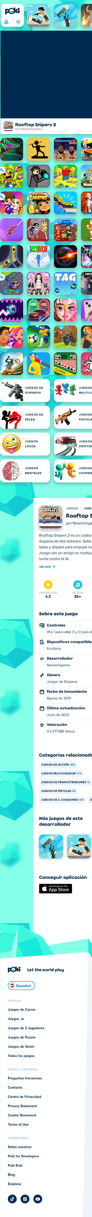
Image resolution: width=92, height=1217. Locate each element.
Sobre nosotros (20, 1147)
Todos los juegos (21, 1056)
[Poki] (12, 11)
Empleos (14, 1184)
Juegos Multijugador (61, 773)
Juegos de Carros (22, 1009)
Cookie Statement (22, 1115)
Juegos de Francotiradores (65, 782)
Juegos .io (16, 1019)
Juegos (72, 508)
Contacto (15, 1087)
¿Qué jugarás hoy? (18, 22)
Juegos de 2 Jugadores (62, 800)
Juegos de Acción (58, 764)
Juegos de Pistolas (58, 791)
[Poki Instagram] (25, 1199)
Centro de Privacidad (24, 1097)
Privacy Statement (22, 1106)
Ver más (45, 566)
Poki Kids (15, 1165)
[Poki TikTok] (12, 1199)
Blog (11, 1175)
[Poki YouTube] (37, 1199)
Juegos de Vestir (21, 1046)
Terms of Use (18, 1124)
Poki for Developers (23, 1156)
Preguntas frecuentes (25, 1078)
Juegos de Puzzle (22, 1037)
